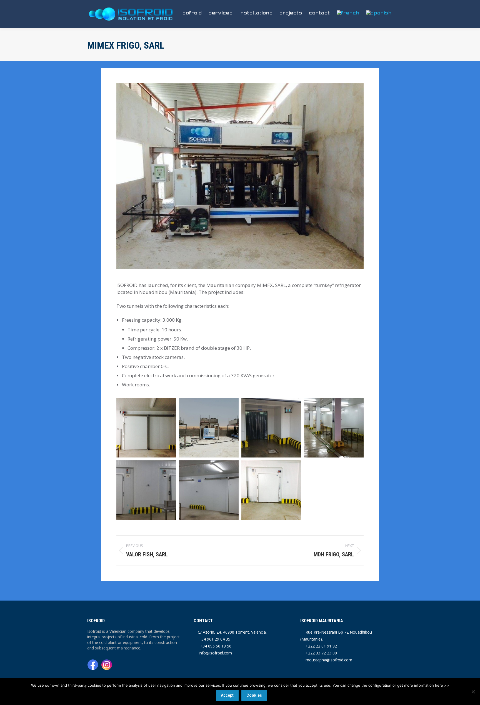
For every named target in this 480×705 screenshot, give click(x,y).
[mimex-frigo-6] (271, 490)
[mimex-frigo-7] (146, 428)
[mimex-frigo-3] (334, 428)
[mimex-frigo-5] (209, 490)
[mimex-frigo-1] (209, 428)
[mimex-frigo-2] (271, 428)
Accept (227, 695)
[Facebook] (93, 665)
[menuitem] (348, 13)
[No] (473, 691)
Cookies (254, 695)
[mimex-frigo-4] (146, 490)
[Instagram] (107, 665)
